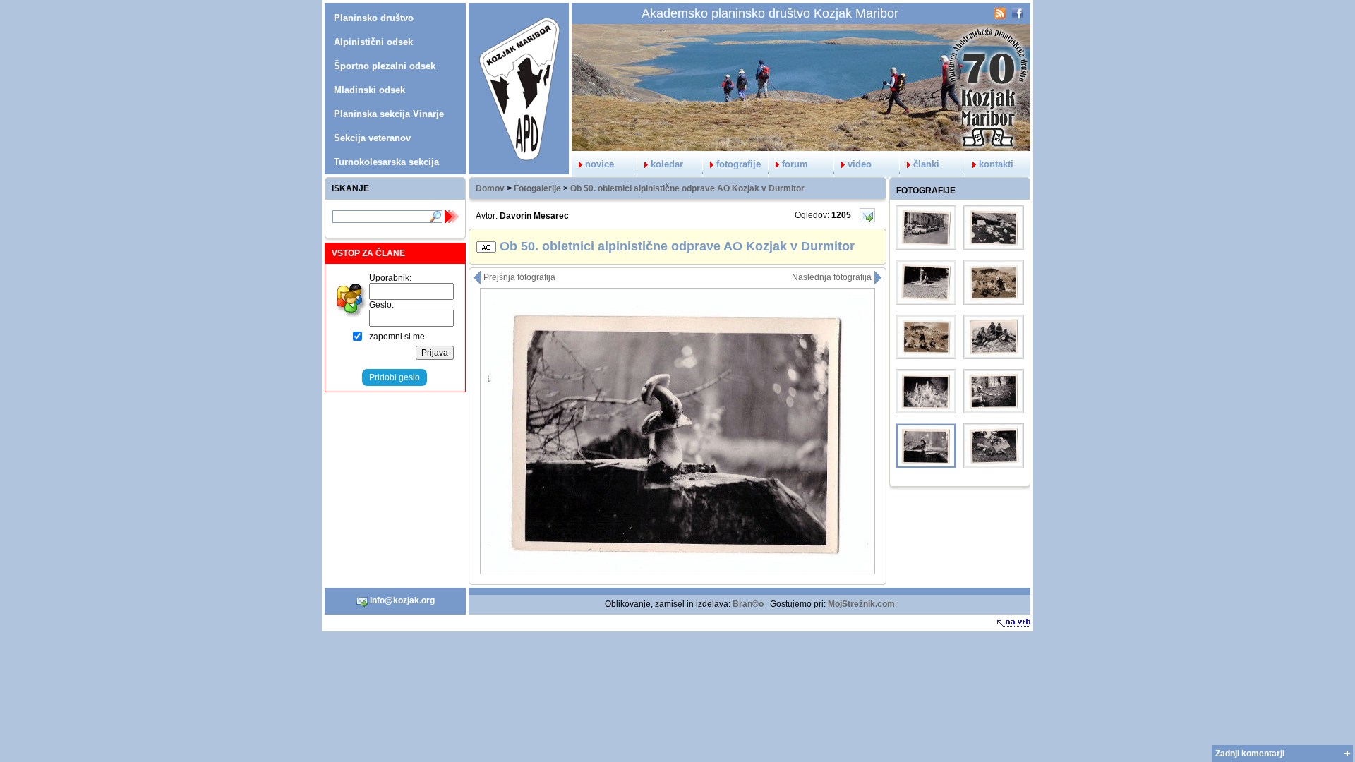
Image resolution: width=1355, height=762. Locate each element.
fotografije (738, 164)
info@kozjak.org (401, 600)
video (860, 164)
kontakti (996, 164)
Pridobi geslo (394, 377)
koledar (667, 164)
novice (599, 164)
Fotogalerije (537, 188)
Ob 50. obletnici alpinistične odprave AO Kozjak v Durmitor (687, 188)
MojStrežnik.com (861, 604)
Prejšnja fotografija (518, 277)
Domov (490, 188)
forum (795, 164)
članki (926, 164)
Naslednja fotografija (833, 277)
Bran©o (748, 604)
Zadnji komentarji (1249, 753)
